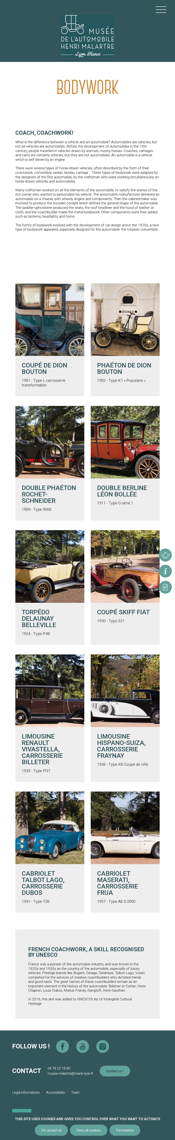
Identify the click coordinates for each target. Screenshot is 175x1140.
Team (75, 1092)
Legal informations (26, 1092)
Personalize (125, 1130)
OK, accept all (51, 1130)
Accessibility (55, 1092)
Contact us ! (115, 1071)
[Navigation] (160, 9)
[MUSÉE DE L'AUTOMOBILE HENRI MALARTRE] (87, 31)
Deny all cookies (88, 1130)
